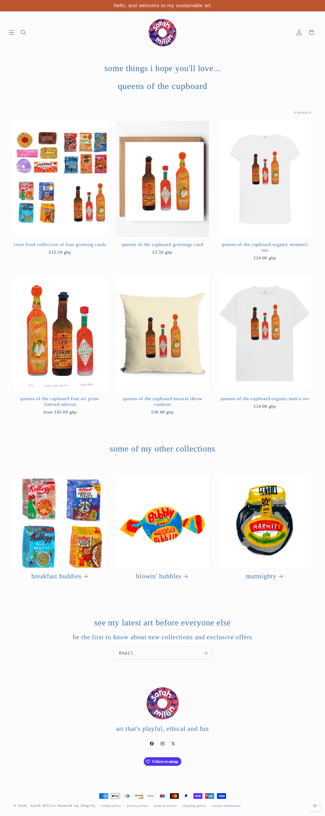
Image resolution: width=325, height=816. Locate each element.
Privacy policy (137, 805)
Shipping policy (194, 805)
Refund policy (111, 805)
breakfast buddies (56, 576)
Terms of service (165, 805)
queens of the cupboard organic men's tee (265, 398)
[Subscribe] (205, 653)
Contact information (226, 805)
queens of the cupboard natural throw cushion (162, 401)
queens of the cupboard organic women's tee (265, 247)
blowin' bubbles (159, 576)
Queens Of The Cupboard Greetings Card (162, 244)
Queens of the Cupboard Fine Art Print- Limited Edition (60, 401)
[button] (11, 32)
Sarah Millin (43, 805)
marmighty (261, 576)
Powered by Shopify (76, 805)
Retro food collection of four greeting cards (60, 244)
